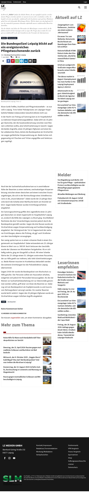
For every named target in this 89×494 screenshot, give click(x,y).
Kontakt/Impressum (44, 445)
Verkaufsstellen (42, 455)
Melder (4, 38)
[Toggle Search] (79, 7)
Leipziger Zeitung (6, 2)
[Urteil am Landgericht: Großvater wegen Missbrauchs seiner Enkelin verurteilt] (81, 69)
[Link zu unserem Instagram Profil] (9, 458)
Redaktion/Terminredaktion (46, 448)
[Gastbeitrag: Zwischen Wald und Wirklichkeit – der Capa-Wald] (81, 318)
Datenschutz (73, 467)
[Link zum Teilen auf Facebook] (8, 61)
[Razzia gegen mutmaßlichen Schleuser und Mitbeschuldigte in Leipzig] (46, 380)
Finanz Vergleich (74, 451)
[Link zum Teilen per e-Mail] (34, 61)
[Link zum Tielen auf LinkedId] (26, 61)
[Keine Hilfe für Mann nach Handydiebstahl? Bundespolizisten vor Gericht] (46, 340)
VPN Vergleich (73, 448)
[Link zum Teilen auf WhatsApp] (17, 61)
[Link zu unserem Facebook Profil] (5, 458)
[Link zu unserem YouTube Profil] (14, 458)
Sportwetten (73, 455)
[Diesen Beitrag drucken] (30, 61)
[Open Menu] (85, 7)
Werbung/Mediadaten (44, 451)
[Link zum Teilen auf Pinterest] (13, 61)
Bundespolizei (12, 302)
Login (85, 2)
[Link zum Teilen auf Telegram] (21, 61)
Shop (24, 2)
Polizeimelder (12, 38)
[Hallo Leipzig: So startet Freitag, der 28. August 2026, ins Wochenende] (81, 293)
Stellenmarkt (17, 2)
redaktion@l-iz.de (11, 33)
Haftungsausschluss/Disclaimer (77, 462)
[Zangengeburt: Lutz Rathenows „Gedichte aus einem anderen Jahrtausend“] (81, 29)
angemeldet (15, 317)
